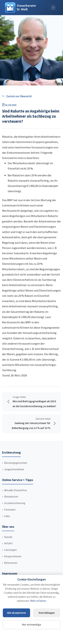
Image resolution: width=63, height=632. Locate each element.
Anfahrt (8, 543)
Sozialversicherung (14, 503)
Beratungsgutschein (15, 462)
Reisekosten (11, 496)
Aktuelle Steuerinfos (15, 490)
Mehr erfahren (38, 600)
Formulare (10, 509)
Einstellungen (47, 612)
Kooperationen (12, 556)
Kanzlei (8, 537)
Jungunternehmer (14, 469)
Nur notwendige (31, 624)
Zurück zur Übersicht (19, 96)
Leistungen (10, 549)
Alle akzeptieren (16, 612)
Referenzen (10, 562)
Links (7, 516)
